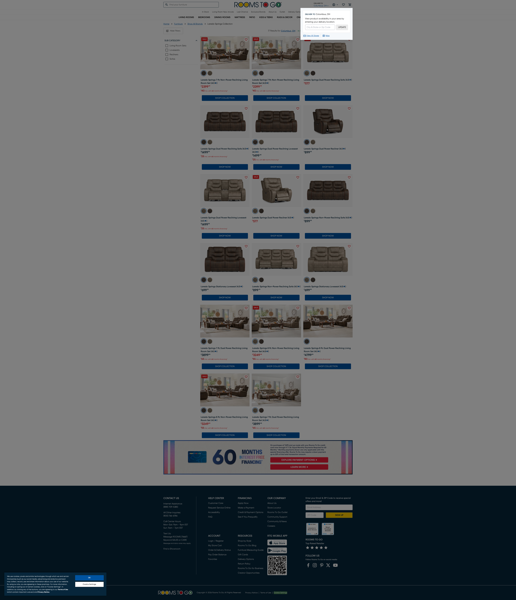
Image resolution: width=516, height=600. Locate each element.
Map (328, 36)
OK (89, 578)
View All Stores (313, 36)
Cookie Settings (89, 584)
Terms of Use (63, 589)
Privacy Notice (43, 592)
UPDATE (342, 27)
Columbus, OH (323, 14)
